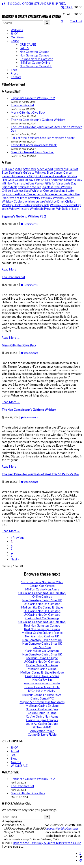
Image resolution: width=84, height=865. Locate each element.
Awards (16, 762)
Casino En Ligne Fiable (42, 734)
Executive (59, 176)
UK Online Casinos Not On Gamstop (42, 593)
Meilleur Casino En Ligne (42, 658)
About (15, 751)
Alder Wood (45, 169)
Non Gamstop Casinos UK (42, 636)
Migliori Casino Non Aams (42, 589)
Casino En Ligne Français (42, 720)
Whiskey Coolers (13, 201)
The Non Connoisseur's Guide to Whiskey (38, 119)
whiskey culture (35, 201)
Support (7, 194)
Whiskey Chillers (63, 198)
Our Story (17, 37)
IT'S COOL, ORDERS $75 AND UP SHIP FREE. (35, 3)
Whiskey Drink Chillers (60, 201)
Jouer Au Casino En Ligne (42, 723)
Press (14, 73)
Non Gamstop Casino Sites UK (42, 600)
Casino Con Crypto (42, 586)
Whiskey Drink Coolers (17, 205)
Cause (15, 41)
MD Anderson (54, 180)
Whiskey (46, 198)
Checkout (76, 21)
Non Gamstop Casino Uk (36, 66)
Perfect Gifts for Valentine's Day (55, 183)
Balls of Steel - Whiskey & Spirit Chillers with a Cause (47, 843)
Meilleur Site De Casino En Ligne (42, 607)
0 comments (30, 223)
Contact (16, 77)
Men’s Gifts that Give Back (28, 112)
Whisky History (19, 208)
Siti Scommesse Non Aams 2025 (42, 582)
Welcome (17, 30)
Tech (14, 70)
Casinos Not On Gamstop (36, 59)
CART (68, 7)
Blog (50, 172)
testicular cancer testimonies (55, 194)
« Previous (17, 537)
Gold (11, 180)
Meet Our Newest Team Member (32, 152)
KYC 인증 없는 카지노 (42, 690)
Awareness (61, 169)
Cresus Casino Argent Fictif (42, 687)
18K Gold (8, 169)
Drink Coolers (43, 176)
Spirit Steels (9, 187)
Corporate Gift (24, 176)
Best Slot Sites (42, 647)
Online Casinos (42, 596)
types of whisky (30, 198)
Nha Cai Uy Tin (42, 679)
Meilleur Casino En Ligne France (42, 632)
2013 (18, 169)
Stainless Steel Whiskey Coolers (33, 190)
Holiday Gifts (31, 180)
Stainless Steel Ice (29, 187)
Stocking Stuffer (64, 190)
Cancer (58, 172)
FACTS (24, 48)
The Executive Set (22, 105)
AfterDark (29, 169)
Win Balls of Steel (67, 208)
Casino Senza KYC (42, 698)
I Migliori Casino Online (35, 62)
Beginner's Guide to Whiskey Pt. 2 (33, 98)
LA (42, 180)
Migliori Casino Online (42, 669)
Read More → (11, 269)
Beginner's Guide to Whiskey (27, 172)
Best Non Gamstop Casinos (42, 625)
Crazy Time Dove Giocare (42, 676)
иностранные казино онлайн (42, 683)
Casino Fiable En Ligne (42, 713)
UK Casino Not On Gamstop (42, 604)
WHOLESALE (19, 765)
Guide (19, 180)
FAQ (14, 755)
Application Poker (42, 731)
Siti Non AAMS (42, 727)
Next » (15, 559)
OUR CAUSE (28, 44)
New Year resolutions (20, 183)
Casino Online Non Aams (42, 665)
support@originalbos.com (61, 828)
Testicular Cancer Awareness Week (34, 145)
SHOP (15, 33)
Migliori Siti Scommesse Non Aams (42, 702)
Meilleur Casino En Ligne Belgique (42, 672)
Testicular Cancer (24, 194)
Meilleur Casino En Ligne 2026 (42, 695)
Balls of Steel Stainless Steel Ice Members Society (43, 138)
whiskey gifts (40, 205)
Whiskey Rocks (60, 205)
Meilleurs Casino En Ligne (42, 705)
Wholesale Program (43, 208)
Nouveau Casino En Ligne (42, 709)
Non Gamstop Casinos (34, 52)
